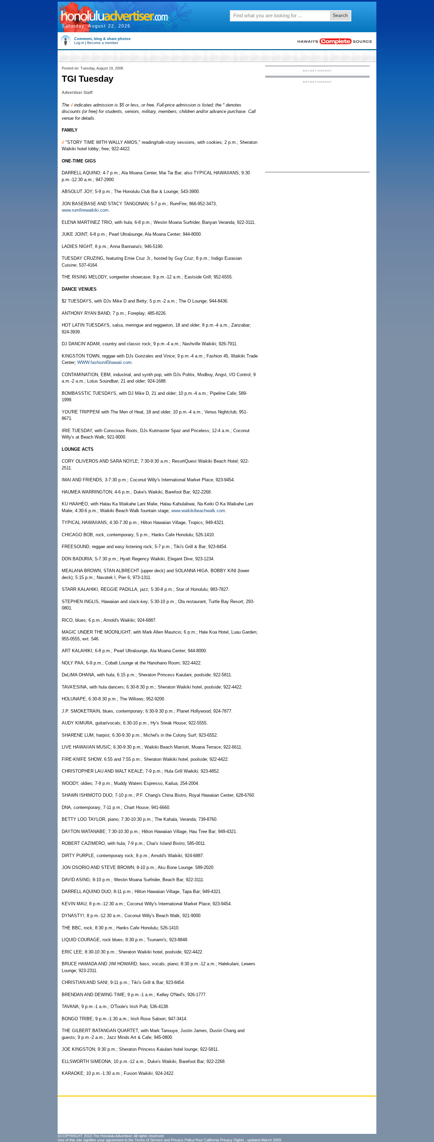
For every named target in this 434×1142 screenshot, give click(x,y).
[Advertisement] (317, 125)
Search (340, 15)
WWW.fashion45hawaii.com (104, 362)
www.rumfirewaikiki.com (85, 210)
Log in (79, 43)
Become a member (102, 43)
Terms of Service (149, 1140)
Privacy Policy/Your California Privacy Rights (207, 1140)
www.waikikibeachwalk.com (198, 510)
